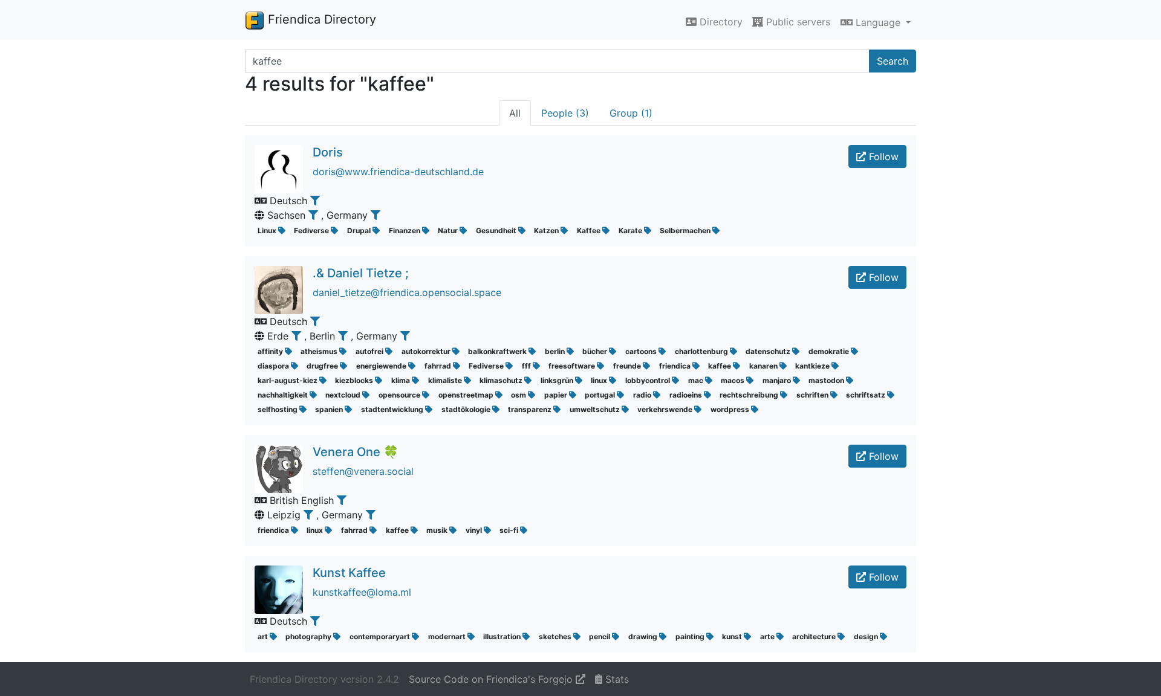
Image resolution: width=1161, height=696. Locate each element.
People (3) (565, 113)
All (515, 113)
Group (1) (631, 113)
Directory (720, 22)
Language (878, 22)
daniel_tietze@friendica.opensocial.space (407, 292)
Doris (328, 152)
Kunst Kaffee (349, 573)
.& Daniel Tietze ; (361, 273)
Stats (615, 679)
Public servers (796, 22)
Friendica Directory (320, 19)
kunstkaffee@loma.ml (362, 592)
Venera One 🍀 (355, 452)
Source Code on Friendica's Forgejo (492, 679)
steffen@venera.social (363, 471)
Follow (882, 156)
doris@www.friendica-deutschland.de (398, 172)
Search (892, 61)
